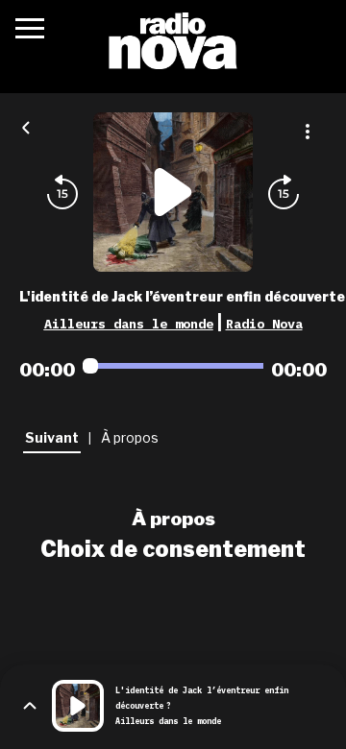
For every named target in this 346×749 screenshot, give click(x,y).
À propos (173, 518)
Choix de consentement (173, 549)
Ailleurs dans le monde (128, 323)
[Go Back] (26, 126)
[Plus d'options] (307, 131)
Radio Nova (264, 323)
